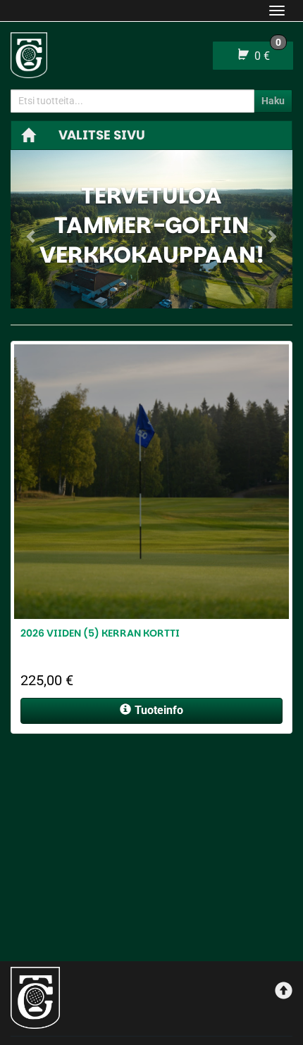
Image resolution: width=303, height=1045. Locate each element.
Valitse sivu (101, 135)
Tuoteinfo (159, 710)
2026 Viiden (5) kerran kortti (100, 633)
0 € (266, 52)
